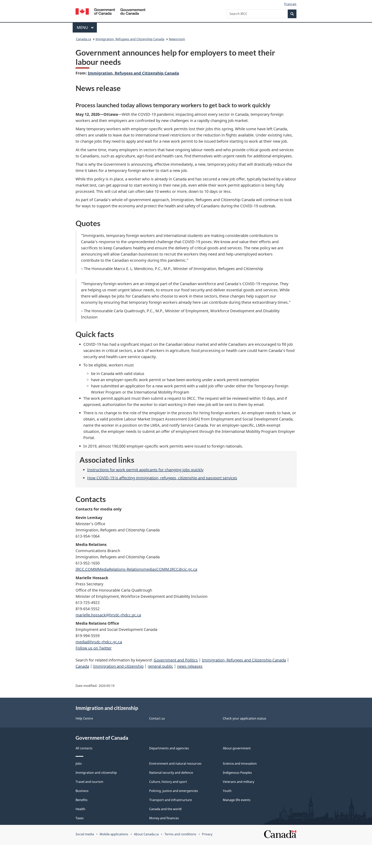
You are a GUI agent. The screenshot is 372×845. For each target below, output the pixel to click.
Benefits (82, 800)
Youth (227, 791)
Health (80, 809)
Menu (83, 27)
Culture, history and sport (168, 782)
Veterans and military (238, 782)
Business (82, 791)
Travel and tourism (89, 782)
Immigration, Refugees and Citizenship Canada (130, 39)
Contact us (157, 718)
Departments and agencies (169, 748)
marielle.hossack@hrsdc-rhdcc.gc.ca (108, 615)
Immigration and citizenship (118, 666)
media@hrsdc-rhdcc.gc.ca (99, 641)
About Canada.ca (146, 834)
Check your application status (244, 718)
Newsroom (177, 39)
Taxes (80, 818)
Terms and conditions (180, 834)
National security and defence (171, 772)
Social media (85, 834)
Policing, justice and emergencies (173, 791)
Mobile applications (114, 834)
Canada (82, 666)
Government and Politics (176, 660)
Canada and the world (165, 809)
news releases (189, 666)
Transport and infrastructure (170, 800)
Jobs (79, 763)
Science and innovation (240, 763)
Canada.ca (83, 39)
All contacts (84, 748)
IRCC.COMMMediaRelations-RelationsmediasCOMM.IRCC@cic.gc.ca (136, 569)
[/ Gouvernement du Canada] (110, 12)
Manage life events (237, 800)
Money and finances (164, 818)
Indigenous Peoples (237, 772)
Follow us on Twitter (94, 648)
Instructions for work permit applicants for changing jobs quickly (145, 469)
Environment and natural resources (175, 763)
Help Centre (84, 718)
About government (237, 748)
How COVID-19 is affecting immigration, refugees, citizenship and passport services (162, 477)
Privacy (207, 834)
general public (160, 666)
